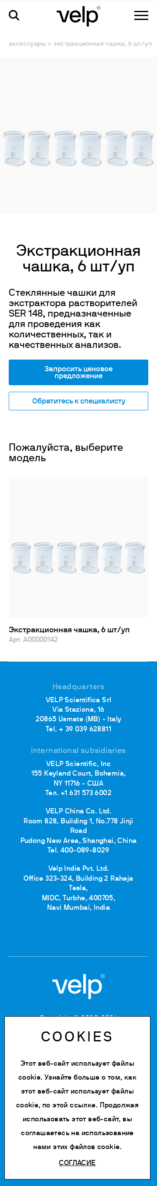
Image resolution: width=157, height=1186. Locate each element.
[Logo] (78, 16)
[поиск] (14, 15)
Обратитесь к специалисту (78, 401)
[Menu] (141, 15)
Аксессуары (27, 44)
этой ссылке (74, 1106)
